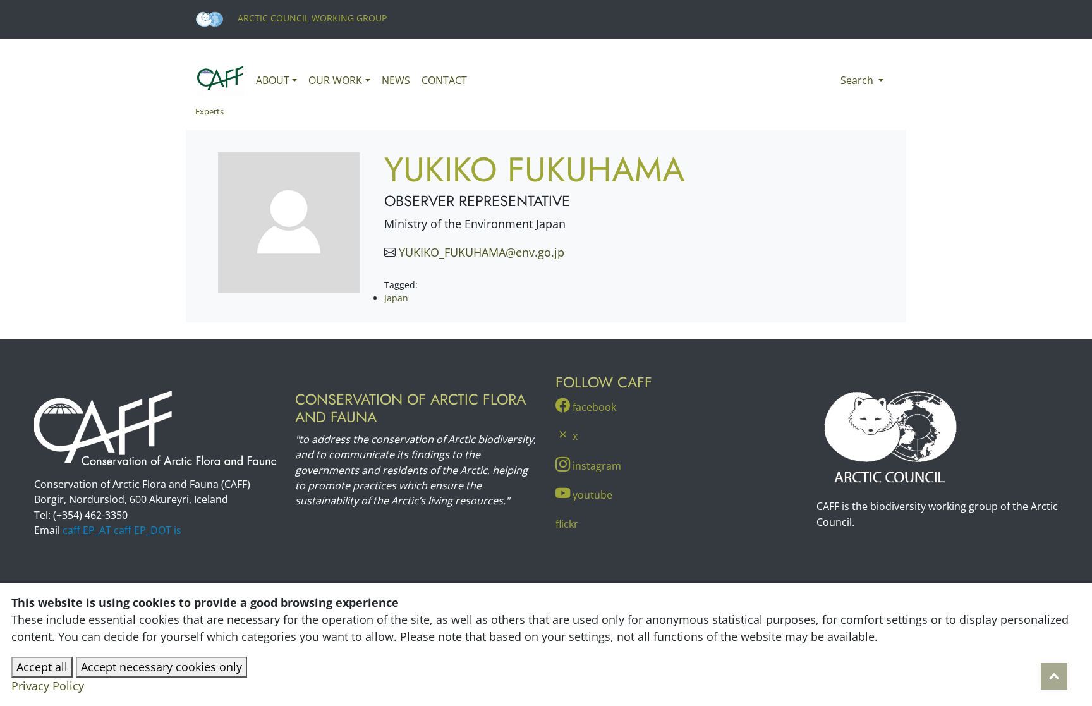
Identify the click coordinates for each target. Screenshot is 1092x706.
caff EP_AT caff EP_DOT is (122, 530)
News (396, 80)
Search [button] (858, 80)
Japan (396, 298)
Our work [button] (335, 80)
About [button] (272, 80)
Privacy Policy (47, 685)
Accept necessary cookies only (161, 666)
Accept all (42, 666)
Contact (444, 80)
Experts (209, 111)
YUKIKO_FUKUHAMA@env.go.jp (481, 252)
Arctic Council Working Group (311, 18)
